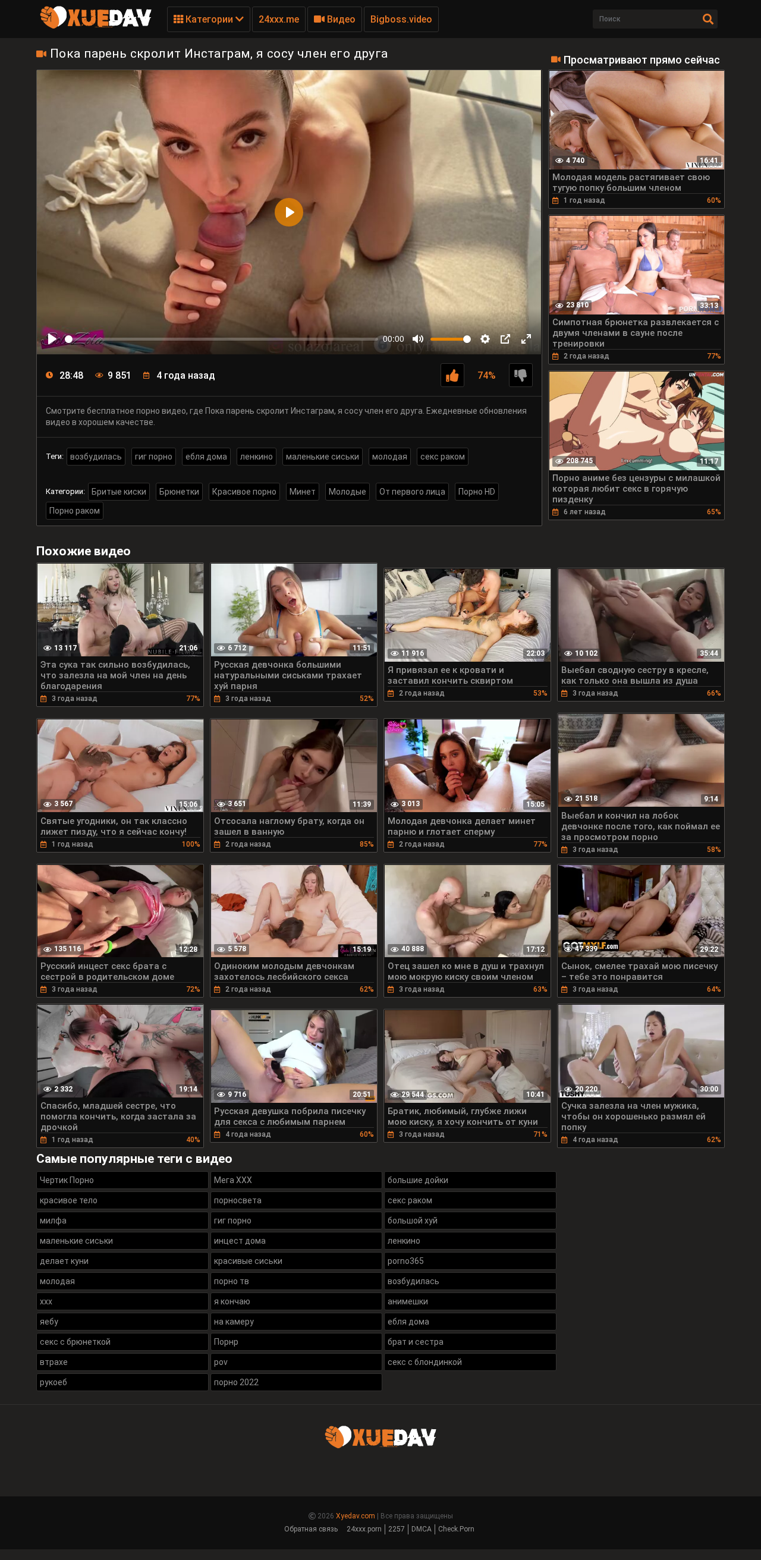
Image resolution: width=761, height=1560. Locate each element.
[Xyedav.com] (95, 27)
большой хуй (413, 1220)
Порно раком (74, 510)
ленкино (256, 456)
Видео (340, 19)
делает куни (64, 1261)
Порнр (226, 1342)
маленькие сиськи (322, 456)
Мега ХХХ (233, 1180)
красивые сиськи (248, 1261)
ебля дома (206, 456)
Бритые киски (119, 491)
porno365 (406, 1261)
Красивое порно (244, 491)
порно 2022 (236, 1382)
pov (221, 1362)
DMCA (421, 1529)
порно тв (231, 1281)
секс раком (442, 456)
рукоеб (53, 1382)
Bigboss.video (401, 19)
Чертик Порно (67, 1180)
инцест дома (240, 1241)
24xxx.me (279, 19)
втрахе (54, 1362)
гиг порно (153, 456)
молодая (389, 456)
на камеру (234, 1321)
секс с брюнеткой (75, 1342)
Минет (303, 491)
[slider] (221, 339)
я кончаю (232, 1301)
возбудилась (96, 456)
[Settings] (485, 338)
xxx (46, 1301)
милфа (53, 1220)
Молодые (347, 491)
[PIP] (505, 338)
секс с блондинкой (425, 1362)
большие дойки (418, 1180)
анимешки (408, 1301)
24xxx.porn (364, 1529)
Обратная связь (311, 1529)
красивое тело (69, 1200)
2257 (396, 1529)
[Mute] (417, 338)
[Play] (52, 338)
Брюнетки (179, 491)
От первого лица (412, 491)
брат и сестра (416, 1342)
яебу (49, 1321)
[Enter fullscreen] (526, 338)
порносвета (238, 1200)
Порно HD (476, 491)
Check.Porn (456, 1529)
